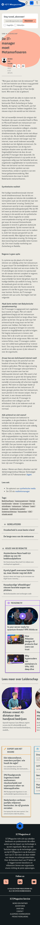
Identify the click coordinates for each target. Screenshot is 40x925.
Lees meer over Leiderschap (20, 679)
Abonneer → (29, 21)
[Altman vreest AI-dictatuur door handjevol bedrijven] (17, 698)
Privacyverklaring (20, 916)
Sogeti (28, 474)
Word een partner (20, 903)
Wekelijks (20, 25)
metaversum (16, 506)
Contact (20, 911)
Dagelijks (10, 25)
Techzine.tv (16, 603)
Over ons (20, 908)
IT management (26, 503)
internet (16, 503)
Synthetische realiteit (17, 509)
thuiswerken (22, 511)
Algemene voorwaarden (20, 914)
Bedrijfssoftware (8, 501)
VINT (30, 511)
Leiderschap (12, 34)
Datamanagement (21, 501)
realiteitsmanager (22, 491)
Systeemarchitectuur (9, 511)
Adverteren (20, 906)
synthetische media (28, 488)
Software (25, 506)
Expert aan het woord (14, 750)
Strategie (5, 509)
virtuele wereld (7, 514)
